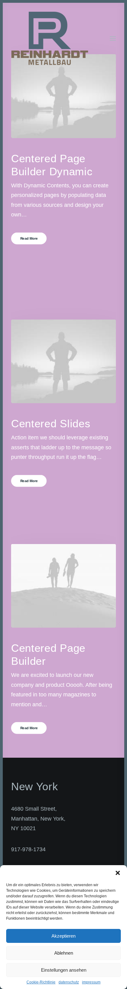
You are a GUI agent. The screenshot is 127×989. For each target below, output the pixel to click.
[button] (118, 873)
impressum (91, 982)
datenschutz (69, 982)
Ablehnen (63, 953)
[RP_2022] (49, 38)
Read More (29, 238)
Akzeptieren (63, 936)
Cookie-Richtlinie (41, 982)
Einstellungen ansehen (63, 970)
